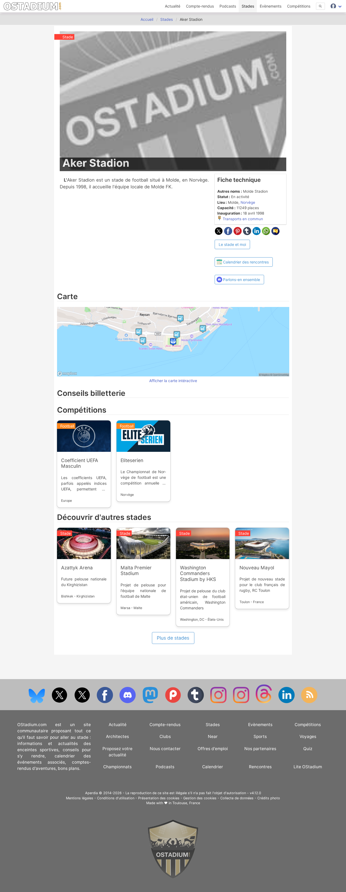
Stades (248, 6)
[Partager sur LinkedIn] (257, 233)
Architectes (117, 736)
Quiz (307, 748)
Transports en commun (242, 219)
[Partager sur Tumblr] (247, 233)
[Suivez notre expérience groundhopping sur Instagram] (219, 702)
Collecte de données (237, 798)
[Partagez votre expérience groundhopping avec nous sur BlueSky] (37, 702)
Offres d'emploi (213, 748)
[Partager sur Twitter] (219, 233)
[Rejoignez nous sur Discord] (128, 702)
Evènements (270, 6)
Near (213, 736)
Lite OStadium (308, 766)
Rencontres (260, 766)
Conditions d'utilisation (115, 798)
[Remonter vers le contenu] (173, 877)
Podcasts (227, 6)
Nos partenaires (260, 748)
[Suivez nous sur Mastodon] (150, 702)
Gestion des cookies (200, 798)
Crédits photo (268, 798)
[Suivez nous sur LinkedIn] (287, 702)
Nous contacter (165, 748)
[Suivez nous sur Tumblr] (196, 702)
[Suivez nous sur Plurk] (173, 702)
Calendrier (212, 766)
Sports (260, 736)
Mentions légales (79, 798)
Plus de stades (173, 638)
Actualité (172, 6)
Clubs (165, 736)
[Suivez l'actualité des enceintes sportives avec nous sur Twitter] (82, 702)
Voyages (308, 736)
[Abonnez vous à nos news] (309, 702)
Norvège (248, 202)
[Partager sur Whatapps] (266, 233)
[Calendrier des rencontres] (244, 252)
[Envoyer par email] (275, 233)
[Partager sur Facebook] (229, 233)
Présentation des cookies (158, 798)
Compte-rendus (200, 6)
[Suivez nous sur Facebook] (105, 702)
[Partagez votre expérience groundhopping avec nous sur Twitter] (60, 702)
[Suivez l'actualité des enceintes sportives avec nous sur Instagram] (241, 702)
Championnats (117, 766)
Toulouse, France (186, 803)
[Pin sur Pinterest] (238, 233)
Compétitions (298, 6)
